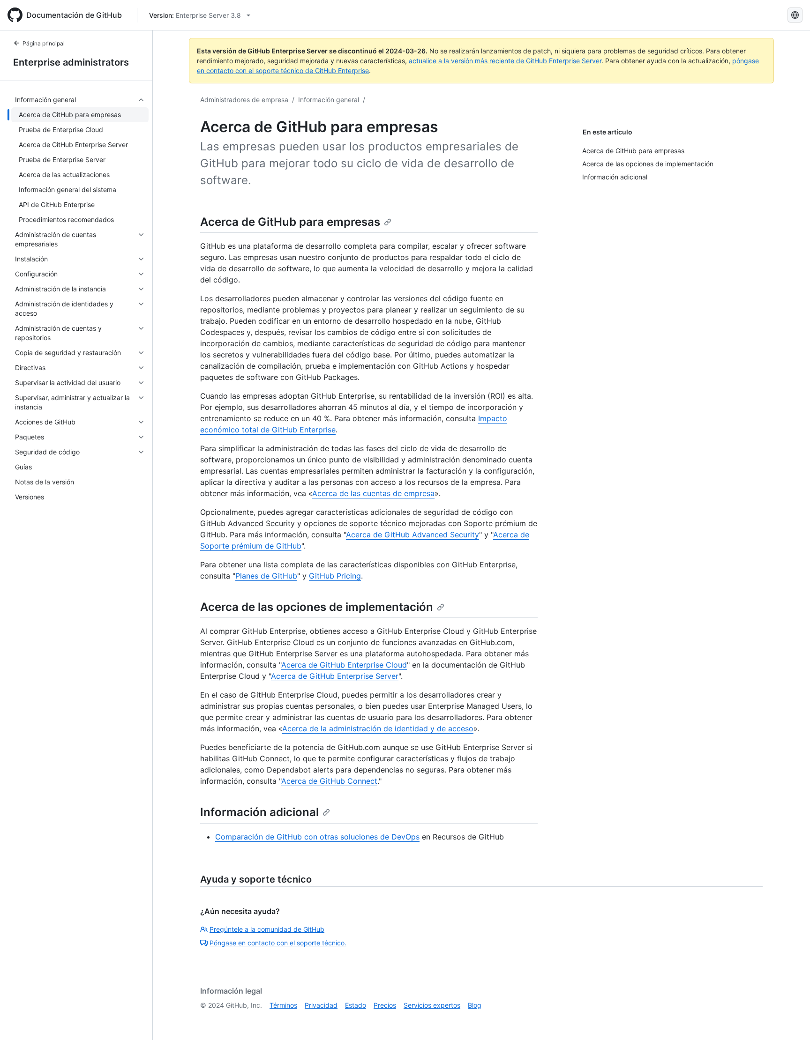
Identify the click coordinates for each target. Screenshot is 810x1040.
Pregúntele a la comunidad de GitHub (267, 929)
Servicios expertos (432, 1005)
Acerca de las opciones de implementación (316, 607)
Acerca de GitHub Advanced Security (412, 534)
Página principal (43, 43)
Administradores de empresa (244, 100)
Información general (328, 100)
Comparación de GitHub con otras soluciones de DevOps (317, 836)
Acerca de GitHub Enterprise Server (334, 676)
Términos (283, 1005)
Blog (474, 1005)
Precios (385, 1005)
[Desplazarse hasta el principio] (789, 1019)
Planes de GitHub (266, 575)
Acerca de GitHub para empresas (290, 222)
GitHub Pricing (335, 575)
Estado (355, 1005)
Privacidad (321, 1005)
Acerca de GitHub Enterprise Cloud (344, 664)
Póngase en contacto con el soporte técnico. (278, 943)
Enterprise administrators (71, 62)
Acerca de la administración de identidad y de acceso (377, 728)
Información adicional (259, 812)
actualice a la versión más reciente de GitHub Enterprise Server (505, 61)
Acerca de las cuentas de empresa (373, 493)
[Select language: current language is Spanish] (795, 14)
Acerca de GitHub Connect (329, 781)
